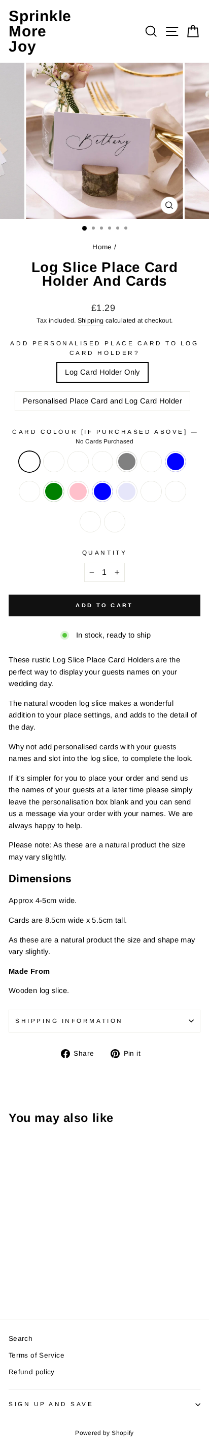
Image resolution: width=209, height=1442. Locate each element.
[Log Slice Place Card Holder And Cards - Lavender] (73, 1274)
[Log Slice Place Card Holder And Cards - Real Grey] (61, 1264)
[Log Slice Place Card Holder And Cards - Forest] (49, 1283)
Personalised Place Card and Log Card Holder (102, 401)
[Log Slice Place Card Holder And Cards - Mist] (49, 1264)
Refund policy (32, 1372)
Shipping (91, 320)
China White (29, 491)
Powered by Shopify (104, 1432)
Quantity (104, 552)
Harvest (151, 462)
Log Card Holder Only (102, 372)
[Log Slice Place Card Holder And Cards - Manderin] (38, 1283)
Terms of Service (36, 1355)
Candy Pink (78, 491)
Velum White (78, 462)
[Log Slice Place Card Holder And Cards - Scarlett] (14, 1283)
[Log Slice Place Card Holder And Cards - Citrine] (26, 1283)
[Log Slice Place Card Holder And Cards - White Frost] (26, 1264)
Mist (102, 462)
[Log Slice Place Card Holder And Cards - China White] (26, 1274)
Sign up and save (51, 1404)
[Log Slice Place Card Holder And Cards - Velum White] (38, 1264)
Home (102, 247)
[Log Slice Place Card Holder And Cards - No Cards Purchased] (14, 1264)
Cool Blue (175, 462)
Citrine (175, 491)
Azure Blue (102, 491)
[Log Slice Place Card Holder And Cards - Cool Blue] (14, 1274)
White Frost (54, 462)
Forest (114, 522)
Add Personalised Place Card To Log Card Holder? (104, 348)
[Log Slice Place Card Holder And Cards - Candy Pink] (49, 1274)
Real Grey (127, 462)
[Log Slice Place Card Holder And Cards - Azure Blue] (61, 1274)
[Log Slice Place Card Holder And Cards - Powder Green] (38, 1274)
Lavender (127, 491)
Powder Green (54, 491)
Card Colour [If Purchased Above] (104, 436)
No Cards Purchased (29, 462)
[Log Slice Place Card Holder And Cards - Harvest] (73, 1264)
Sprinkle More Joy (40, 31)
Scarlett (151, 491)
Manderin (90, 522)
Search (20, 1338)
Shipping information (69, 1020)
